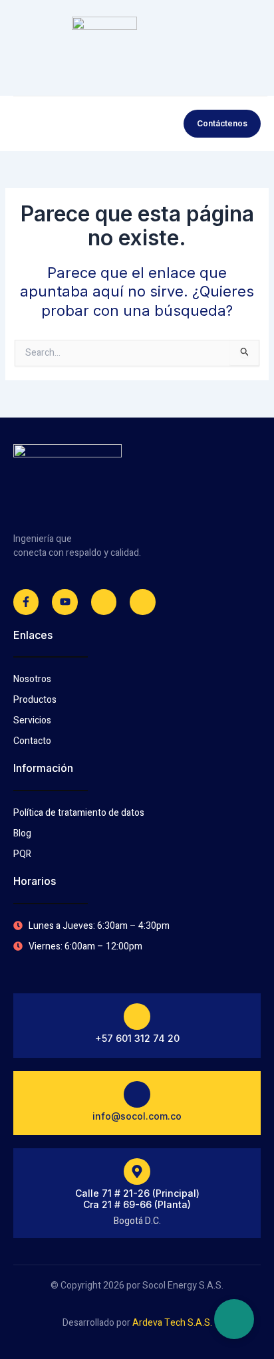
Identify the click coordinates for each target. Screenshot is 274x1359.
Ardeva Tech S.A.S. (172, 1323)
